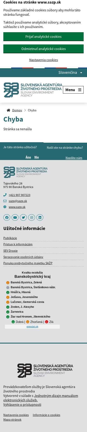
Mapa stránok (12, 420)
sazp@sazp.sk (18, 201)
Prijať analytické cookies (43, 36)
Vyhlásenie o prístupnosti (22, 404)
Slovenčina (68, 72)
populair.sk (32, 326)
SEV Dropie (10, 251)
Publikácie (10, 238)
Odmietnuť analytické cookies (43, 48)
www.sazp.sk (17, 207)
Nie (37, 157)
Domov (17, 110)
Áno (29, 157)
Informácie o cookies (46, 415)
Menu (70, 89)
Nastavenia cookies (43, 60)
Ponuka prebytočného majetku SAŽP (27, 263)
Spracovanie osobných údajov (23, 257)
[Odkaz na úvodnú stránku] (33, 90)
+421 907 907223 (19, 195)
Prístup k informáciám (18, 244)
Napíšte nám (74, 158)
